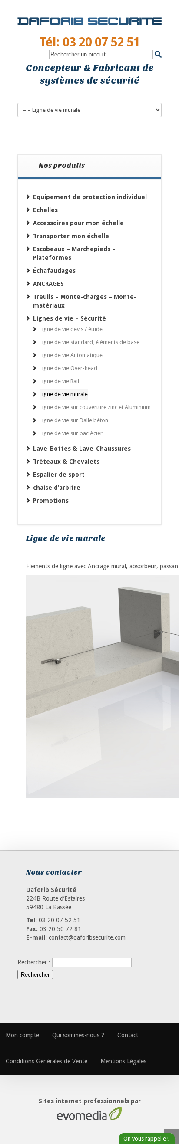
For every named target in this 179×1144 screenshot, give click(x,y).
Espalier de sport (59, 474)
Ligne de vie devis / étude (71, 329)
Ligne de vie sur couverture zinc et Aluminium (95, 407)
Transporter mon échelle (71, 236)
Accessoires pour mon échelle (78, 223)
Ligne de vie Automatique (71, 355)
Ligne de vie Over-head (68, 368)
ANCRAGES (48, 283)
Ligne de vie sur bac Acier (71, 433)
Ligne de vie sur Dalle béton (74, 420)
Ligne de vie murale (64, 394)
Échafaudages (54, 270)
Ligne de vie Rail (59, 381)
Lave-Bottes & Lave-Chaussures (82, 448)
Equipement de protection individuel (90, 196)
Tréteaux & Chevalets (66, 461)
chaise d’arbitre (56, 487)
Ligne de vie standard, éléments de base (89, 342)
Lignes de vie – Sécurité (69, 318)
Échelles (45, 210)
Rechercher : (33, 962)
